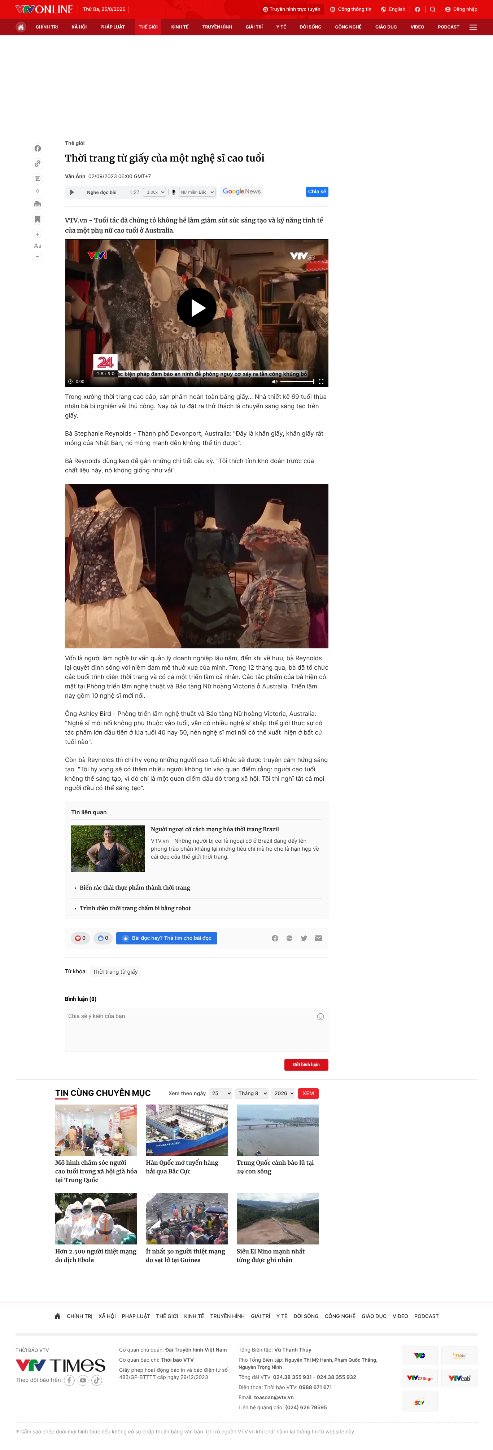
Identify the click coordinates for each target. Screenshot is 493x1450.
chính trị (47, 27)
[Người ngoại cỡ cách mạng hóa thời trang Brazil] (108, 848)
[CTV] (420, 1378)
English (397, 9)
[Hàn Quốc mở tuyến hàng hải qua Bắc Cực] (187, 1130)
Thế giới (148, 27)
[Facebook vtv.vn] (420, 9)
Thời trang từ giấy (115, 971)
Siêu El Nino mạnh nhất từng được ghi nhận (271, 1256)
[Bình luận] (37, 179)
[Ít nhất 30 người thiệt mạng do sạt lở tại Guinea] (187, 1218)
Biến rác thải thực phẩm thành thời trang (135, 888)
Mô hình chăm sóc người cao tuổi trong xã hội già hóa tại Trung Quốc (96, 1171)
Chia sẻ (317, 192)
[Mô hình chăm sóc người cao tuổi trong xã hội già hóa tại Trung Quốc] (96, 1130)
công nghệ (348, 27)
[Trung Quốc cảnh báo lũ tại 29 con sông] (278, 1130)
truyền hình (217, 27)
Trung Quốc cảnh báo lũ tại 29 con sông (275, 1167)
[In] (37, 204)
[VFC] (420, 1356)
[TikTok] (96, 1380)
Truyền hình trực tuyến (295, 9)
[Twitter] (304, 938)
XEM (308, 1093)
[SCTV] (420, 1401)
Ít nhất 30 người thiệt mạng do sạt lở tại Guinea (185, 1256)
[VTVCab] (459, 1378)
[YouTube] (83, 1380)
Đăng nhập (465, 9)
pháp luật (112, 27)
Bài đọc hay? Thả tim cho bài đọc (171, 938)
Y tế (281, 27)
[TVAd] (459, 1356)
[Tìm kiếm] (435, 9)
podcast (448, 27)
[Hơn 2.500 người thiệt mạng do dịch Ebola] (96, 1218)
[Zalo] (289, 938)
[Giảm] (37, 256)
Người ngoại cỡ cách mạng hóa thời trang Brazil (215, 829)
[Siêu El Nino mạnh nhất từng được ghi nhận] (278, 1218)
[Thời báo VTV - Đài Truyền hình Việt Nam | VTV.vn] (44, 9)
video (417, 27)
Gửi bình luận (306, 1065)
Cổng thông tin (354, 9)
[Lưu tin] (37, 219)
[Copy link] (37, 163)
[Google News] (241, 192)
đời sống (311, 27)
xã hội (79, 27)
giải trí (254, 27)
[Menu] (473, 27)
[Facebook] (37, 148)
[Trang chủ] (21, 27)
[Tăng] (37, 234)
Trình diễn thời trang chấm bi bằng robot (135, 908)
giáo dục (386, 27)
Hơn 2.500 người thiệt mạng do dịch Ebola (95, 1256)
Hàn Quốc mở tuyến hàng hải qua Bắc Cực (182, 1167)
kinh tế (180, 27)
